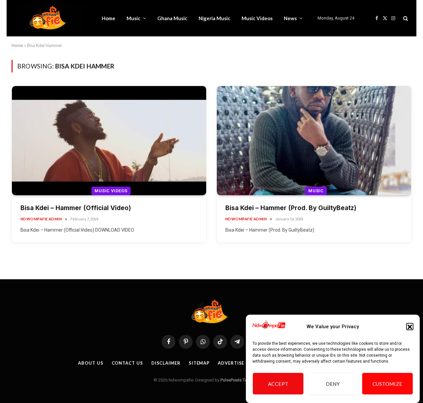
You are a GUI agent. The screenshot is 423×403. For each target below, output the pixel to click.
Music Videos (257, 18)
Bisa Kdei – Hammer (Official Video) (75, 208)
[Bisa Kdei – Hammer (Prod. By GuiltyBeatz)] (314, 141)
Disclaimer (165, 363)
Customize (387, 384)
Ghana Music (172, 18)
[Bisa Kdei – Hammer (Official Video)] (109, 141)
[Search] (405, 18)
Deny (333, 384)
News (290, 18)
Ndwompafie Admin (41, 219)
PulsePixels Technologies (244, 380)
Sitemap (199, 363)
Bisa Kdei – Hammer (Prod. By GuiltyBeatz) (290, 208)
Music (133, 18)
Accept (278, 384)
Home (108, 18)
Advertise (231, 363)
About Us (90, 363)
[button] (409, 327)
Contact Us (127, 363)
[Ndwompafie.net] (50, 18)
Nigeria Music (214, 18)
